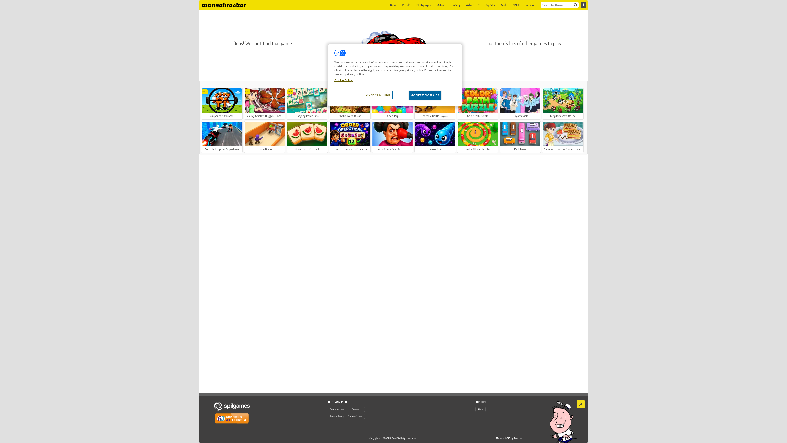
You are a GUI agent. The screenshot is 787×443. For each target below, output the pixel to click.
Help (480, 409)
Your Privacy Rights (378, 94)
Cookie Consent (356, 416)
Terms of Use (337, 409)
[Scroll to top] (581, 404)
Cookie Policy (343, 80)
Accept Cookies (425, 95)
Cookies (356, 409)
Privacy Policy (337, 416)
